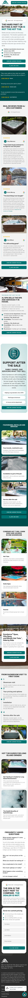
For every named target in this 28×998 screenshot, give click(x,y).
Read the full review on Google (12, 210)
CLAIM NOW (14, 948)
